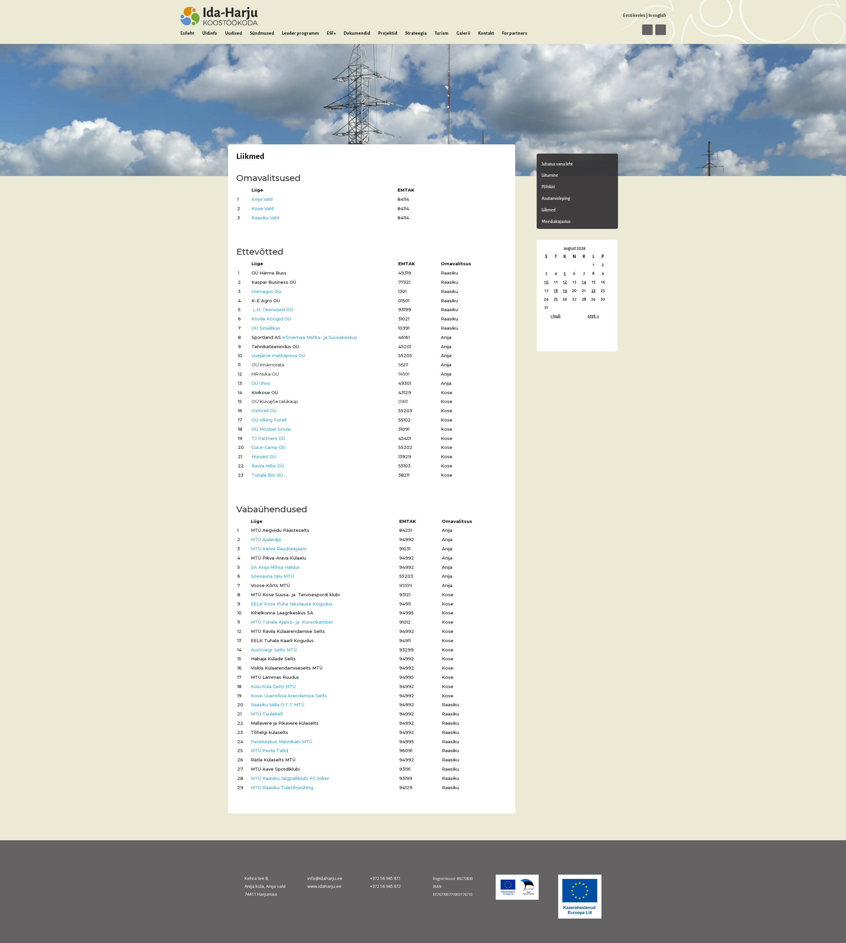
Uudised (233, 33)
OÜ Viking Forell (269, 419)
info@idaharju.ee (324, 878)
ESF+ (331, 33)
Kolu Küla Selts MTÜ (273, 686)
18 (556, 290)
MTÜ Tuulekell (267, 713)
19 (565, 290)
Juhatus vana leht (557, 164)
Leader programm (300, 33)
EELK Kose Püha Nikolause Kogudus (291, 603)
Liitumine (550, 175)
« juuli (555, 316)
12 (565, 282)
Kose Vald (262, 208)
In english (657, 15)
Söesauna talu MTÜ (272, 576)
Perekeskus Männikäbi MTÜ (281, 741)
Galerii (463, 33)
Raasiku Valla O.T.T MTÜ (277, 704)
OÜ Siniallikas (265, 328)
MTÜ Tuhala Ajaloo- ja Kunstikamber (292, 622)
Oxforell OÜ (264, 410)
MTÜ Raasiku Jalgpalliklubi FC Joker (290, 778)
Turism (441, 33)
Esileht (187, 33)
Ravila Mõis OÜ (267, 465)
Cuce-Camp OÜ (268, 447)
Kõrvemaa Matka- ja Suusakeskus (319, 337)
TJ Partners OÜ (268, 438)
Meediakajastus (556, 221)
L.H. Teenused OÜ (273, 309)
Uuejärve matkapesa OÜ (278, 355)
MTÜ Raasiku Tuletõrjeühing (282, 787)
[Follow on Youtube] (660, 29)
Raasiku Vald (265, 217)
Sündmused (262, 33)
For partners (514, 33)
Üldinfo (209, 33)
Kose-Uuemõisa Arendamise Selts (289, 695)
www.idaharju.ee (324, 886)
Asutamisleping (556, 198)
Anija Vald (262, 199)
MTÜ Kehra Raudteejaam (279, 548)
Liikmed (549, 210)
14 (584, 282)
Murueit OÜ (263, 456)
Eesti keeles (634, 15)
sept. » (593, 316)
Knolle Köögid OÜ (271, 318)
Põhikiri (548, 187)
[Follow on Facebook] (647, 29)
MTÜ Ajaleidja (266, 539)
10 (546, 282)
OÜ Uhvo (260, 383)
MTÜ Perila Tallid (269, 750)
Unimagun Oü (266, 291)
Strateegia (416, 33)
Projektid (387, 33)
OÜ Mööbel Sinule (271, 429)
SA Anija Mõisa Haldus (275, 567)
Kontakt (486, 33)
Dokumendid (357, 33)
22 (594, 290)
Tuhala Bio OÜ (267, 475)
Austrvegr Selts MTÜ (274, 649)
